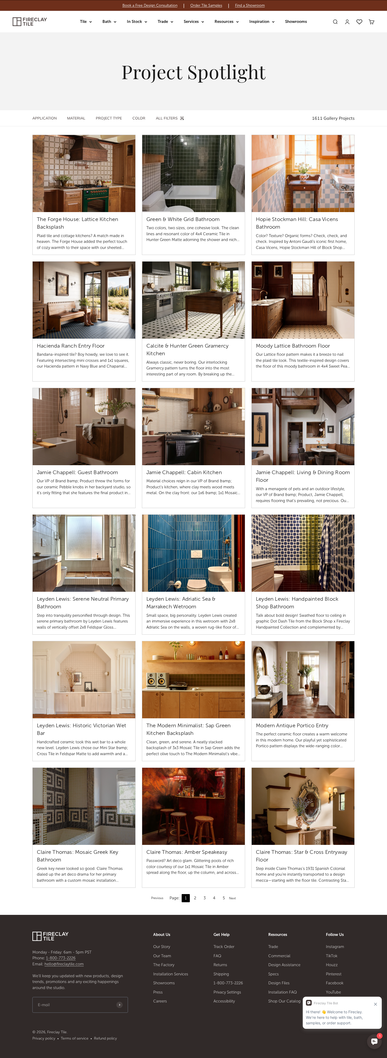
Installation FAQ (282, 992)
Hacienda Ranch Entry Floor (71, 346)
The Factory (163, 964)
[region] (193, 5)
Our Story (161, 946)
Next (232, 898)
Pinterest (333, 974)
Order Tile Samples (206, 5)
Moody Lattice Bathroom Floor (293, 346)
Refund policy (105, 1038)
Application (44, 118)
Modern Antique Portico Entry (292, 725)
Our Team (162, 956)
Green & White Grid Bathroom (183, 219)
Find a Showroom (250, 5)
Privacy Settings (227, 992)
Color (138, 118)
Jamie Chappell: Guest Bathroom (77, 472)
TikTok (332, 956)
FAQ (217, 956)
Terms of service (74, 1038)
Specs (273, 974)
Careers (160, 1001)
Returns (220, 964)
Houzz (332, 964)
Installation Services (170, 974)
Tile (83, 21)
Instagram (335, 946)
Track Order (224, 946)
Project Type (109, 118)
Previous (157, 898)
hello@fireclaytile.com (64, 964)
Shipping (221, 974)
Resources (224, 21)
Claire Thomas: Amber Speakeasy (186, 852)
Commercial (279, 956)
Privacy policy (43, 1038)
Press (158, 992)
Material (76, 118)
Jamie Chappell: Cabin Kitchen (184, 472)
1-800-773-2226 (61, 958)
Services (191, 21)
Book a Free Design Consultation (149, 5)
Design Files (279, 983)
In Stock (134, 21)
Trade (163, 21)
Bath (106, 21)
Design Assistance (284, 964)
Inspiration (259, 21)
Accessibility (224, 1001)
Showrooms (296, 21)
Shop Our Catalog (284, 1001)
